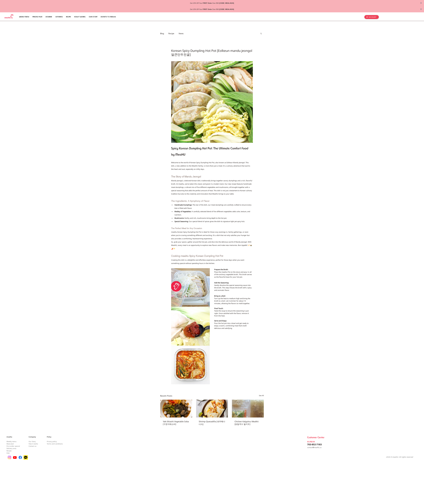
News (181, 33)
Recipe (171, 33)
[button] (261, 33)
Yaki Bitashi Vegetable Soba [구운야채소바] (176, 422)
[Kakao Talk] (26, 457)
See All (261, 395)
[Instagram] (9, 457)
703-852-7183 (314, 444)
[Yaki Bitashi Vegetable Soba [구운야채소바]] (176, 408)
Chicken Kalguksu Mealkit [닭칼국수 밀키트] (247, 422)
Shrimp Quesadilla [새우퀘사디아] (212, 423)
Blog (162, 33)
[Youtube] (15, 457)
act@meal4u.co (316, 447)
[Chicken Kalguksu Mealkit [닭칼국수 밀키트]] (248, 408)
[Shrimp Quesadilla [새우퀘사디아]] (212, 408)
